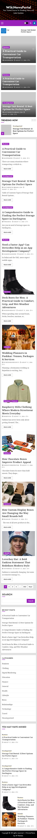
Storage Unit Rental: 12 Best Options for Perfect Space (17, 108)
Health (4, 691)
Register (34, 23)
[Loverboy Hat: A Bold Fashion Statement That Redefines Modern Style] (18, 543)
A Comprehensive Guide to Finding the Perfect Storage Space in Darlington (18, 215)
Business (6, 47)
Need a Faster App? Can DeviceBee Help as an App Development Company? (17, 248)
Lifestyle (7, 347)
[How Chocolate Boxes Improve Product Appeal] (18, 443)
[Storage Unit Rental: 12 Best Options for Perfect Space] (6, 130)
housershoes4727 (10, 310)
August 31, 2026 (21, 60)
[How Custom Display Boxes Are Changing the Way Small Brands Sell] (18, 494)
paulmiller (7, 519)
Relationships (7, 704)
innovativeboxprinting (11, 465)
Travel (4, 713)
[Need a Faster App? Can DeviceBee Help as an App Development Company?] (18, 239)
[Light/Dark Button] (26, 23)
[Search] (30, 23)
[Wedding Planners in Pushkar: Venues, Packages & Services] (18, 337)
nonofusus (7, 416)
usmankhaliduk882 (10, 254)
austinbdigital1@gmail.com (13, 112)
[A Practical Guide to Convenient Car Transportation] (18, 144)
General (5, 686)
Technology (6, 709)
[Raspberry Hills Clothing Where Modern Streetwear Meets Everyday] (18, 391)
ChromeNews (30, 833)
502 (24, 587)
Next (30, 587)
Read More (7, 169)
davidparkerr (8, 60)
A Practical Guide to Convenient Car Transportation (14, 54)
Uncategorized (8, 103)
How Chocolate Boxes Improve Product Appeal (16, 460)
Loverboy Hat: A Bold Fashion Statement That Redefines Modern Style (16, 562)
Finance (14, 401)
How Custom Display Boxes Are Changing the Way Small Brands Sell (18, 513)
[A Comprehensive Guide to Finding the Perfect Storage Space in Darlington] (18, 207)
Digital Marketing (9, 673)
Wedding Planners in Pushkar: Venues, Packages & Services (18, 356)
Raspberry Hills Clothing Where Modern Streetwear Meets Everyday (17, 410)
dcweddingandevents (11, 362)
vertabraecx (8, 569)
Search (7, 594)
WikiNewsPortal (18, 7)
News (4, 700)
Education (6, 677)
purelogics (7, 222)
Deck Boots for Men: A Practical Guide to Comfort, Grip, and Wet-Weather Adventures (18, 302)
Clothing (5, 668)
